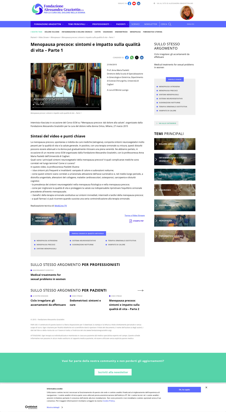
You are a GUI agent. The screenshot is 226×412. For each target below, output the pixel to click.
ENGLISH (190, 24)
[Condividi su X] (137, 57)
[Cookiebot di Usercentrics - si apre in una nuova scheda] (31, 407)
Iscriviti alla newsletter (113, 372)
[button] (141, 290)
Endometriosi (121, 32)
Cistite (98, 32)
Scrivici (135, 24)
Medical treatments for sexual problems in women (48, 277)
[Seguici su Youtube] (134, 3)
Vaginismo (108, 32)
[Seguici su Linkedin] (138, 3)
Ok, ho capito (184, 390)
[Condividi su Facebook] (127, 57)
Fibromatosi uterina (152, 32)
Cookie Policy (109, 401)
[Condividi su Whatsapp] (132, 57)
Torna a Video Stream (135, 215)
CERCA (164, 24)
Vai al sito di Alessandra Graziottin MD (175, 3)
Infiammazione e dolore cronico (77, 32)
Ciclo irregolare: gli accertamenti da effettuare (48, 302)
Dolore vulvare (52, 32)
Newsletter (150, 24)
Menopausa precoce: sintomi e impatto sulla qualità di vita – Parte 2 (124, 305)
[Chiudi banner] (206, 387)
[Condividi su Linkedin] (142, 57)
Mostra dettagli (53, 407)
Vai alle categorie (167, 123)
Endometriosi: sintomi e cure (85, 302)
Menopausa (135, 32)
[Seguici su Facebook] (129, 3)
